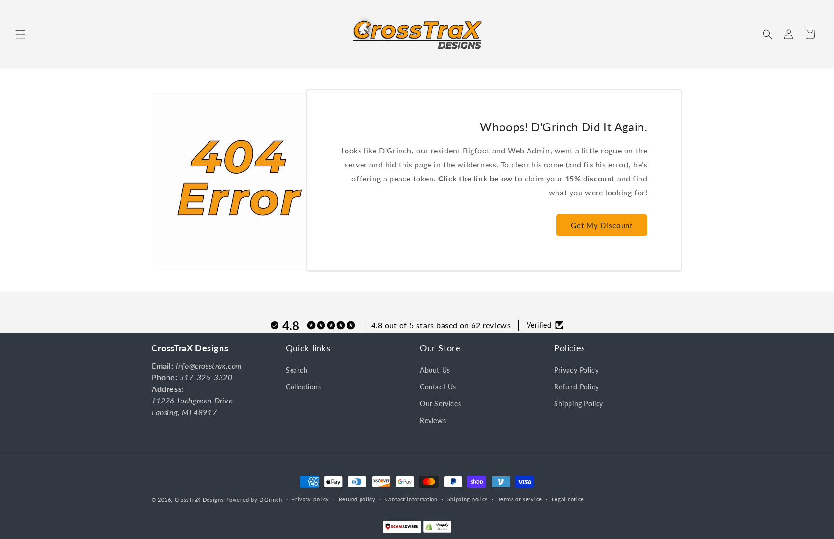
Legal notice (568, 499)
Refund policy (357, 499)
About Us (435, 370)
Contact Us (438, 387)
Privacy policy (310, 499)
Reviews (433, 420)
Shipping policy (467, 499)
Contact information (411, 499)
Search (297, 370)
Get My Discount (602, 225)
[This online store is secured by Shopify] (437, 529)
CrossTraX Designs (199, 500)
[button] (20, 34)
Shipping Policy (578, 404)
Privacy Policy (576, 370)
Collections (303, 387)
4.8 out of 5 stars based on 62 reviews (441, 325)
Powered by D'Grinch (253, 500)
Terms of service (520, 499)
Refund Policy (576, 387)
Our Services (440, 404)
